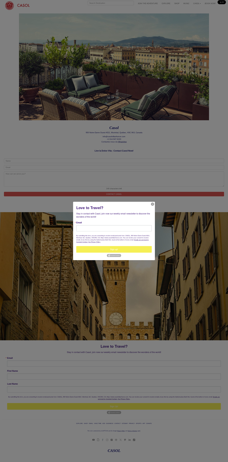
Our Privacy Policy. (94, 242)
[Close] (152, 204)
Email (79, 223)
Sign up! (114, 249)
